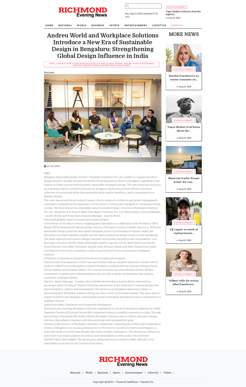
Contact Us (147, 381)
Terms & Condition (127, 381)
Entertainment (176, 7)
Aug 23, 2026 (174, 17)
